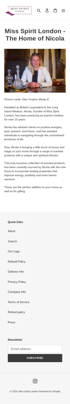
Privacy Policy (17, 281)
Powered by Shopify (49, 391)
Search (12, 241)
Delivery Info (16, 271)
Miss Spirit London (28, 391)
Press (11, 322)
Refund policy (16, 312)
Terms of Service (18, 302)
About (11, 231)
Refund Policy (16, 261)
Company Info (17, 291)
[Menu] (63, 10)
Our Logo (14, 251)
